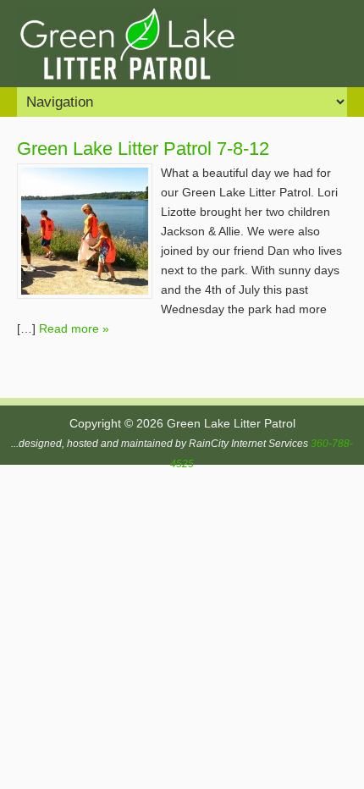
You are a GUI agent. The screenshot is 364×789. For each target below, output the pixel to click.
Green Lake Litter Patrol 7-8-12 (143, 148)
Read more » (74, 328)
